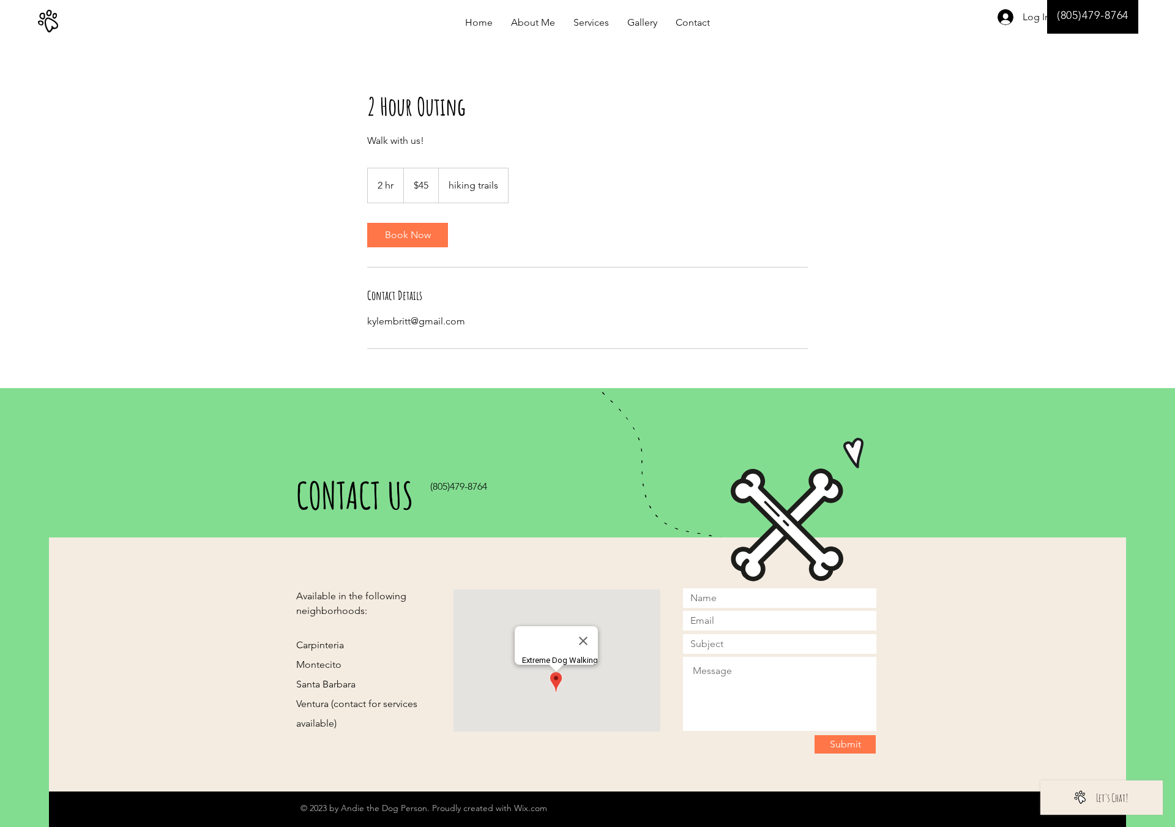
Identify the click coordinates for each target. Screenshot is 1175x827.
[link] (407, 235)
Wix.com (530, 808)
